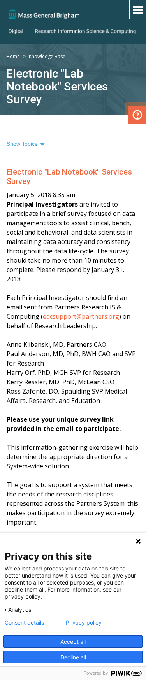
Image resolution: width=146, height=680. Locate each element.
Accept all (73, 641)
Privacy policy (84, 623)
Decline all (73, 657)
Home (13, 56)
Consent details (24, 623)
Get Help (137, 115)
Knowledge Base (47, 56)
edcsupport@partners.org (81, 316)
